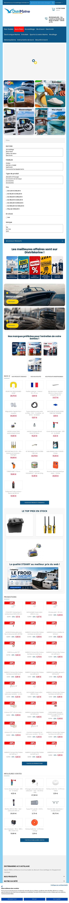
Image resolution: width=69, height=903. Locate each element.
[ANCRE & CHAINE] (34, 165)
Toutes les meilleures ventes (34, 840)
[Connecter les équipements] (34, 169)
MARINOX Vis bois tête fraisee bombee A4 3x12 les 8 (34, 633)
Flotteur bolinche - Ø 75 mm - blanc (55, 790)
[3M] (34, 227)
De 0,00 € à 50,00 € (14, 191)
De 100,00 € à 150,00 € (14, 197)
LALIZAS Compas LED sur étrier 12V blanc (34, 432)
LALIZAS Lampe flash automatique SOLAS (13, 432)
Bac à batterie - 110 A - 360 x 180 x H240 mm (13, 830)
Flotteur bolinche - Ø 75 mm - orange (34, 830)
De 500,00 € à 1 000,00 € (15, 206)
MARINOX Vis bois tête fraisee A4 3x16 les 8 (34, 713)
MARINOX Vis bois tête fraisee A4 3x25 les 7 (13, 753)
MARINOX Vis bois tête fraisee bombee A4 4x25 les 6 (55, 733)
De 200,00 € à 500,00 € (15, 203)
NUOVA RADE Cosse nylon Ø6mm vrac (34, 693)
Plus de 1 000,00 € (13, 209)
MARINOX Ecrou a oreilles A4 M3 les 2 (55, 633)
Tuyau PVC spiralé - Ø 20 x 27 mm (34, 810)
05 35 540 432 (54, 17)
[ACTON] (34, 229)
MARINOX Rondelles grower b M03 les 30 (55, 673)
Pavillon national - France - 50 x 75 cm (34, 392)
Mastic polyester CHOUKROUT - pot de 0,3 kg (34, 472)
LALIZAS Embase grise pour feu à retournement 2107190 (13, 633)
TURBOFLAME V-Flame (13, 471)
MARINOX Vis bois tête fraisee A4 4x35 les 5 (34, 673)
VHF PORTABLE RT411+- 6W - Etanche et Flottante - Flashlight (13, 453)
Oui (8, 217)
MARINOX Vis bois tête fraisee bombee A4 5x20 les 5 (55, 693)
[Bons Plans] (34, 152)
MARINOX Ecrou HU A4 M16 (55, 752)
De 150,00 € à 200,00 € (15, 200)
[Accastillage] (34, 150)
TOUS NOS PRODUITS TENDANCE (35, 502)
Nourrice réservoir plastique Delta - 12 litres (55, 472)
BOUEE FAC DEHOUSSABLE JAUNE (13, 392)
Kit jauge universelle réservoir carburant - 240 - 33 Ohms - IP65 (34, 790)
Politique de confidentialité (59, 885)
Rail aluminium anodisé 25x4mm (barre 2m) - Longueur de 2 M (55, 393)
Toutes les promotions (34, 763)
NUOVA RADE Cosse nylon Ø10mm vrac (34, 613)
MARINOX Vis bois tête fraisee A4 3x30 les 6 (34, 753)
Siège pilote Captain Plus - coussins (13, 412)
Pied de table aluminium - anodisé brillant (55, 810)
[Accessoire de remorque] (34, 179)
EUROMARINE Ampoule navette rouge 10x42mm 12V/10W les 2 (55, 714)
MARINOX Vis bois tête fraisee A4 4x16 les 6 (55, 653)
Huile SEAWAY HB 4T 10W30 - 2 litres (55, 452)
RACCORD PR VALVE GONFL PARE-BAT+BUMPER (55, 412)
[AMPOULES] (34, 167)
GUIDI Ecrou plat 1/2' (13, 652)
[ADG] (34, 231)
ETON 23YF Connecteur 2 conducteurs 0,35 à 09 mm (13, 613)
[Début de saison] (34, 154)
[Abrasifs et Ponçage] (34, 177)
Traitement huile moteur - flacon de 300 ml (13, 492)
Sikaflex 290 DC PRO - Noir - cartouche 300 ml (13, 810)
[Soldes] (34, 163)
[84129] (34, 225)
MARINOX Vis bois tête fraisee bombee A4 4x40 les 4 (34, 653)
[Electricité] (34, 156)
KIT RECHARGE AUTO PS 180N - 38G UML (34, 452)
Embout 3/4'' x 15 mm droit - (13, 712)
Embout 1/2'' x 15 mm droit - (13, 732)
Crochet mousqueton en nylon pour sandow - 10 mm (34, 733)
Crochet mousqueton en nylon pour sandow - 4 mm (13, 693)
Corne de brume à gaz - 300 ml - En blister (56, 432)
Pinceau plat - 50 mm (55, 612)
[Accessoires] (34, 181)
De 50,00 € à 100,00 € (14, 194)
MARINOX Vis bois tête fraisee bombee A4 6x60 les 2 (13, 673)
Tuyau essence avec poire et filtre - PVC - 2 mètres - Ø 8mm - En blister (34, 413)
